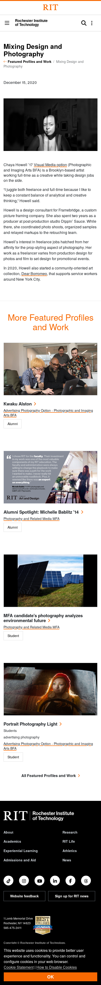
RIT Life (68, 841)
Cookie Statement (19, 967)
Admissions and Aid (20, 860)
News (66, 860)
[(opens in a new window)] (8, 880)
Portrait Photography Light (30, 723)
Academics (12, 841)
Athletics (69, 850)
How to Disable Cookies (56, 967)
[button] (7, 23)
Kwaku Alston (18, 403)
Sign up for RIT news (72, 896)
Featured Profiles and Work (29, 61)
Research (70, 832)
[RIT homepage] (39, 816)
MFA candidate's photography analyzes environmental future (43, 618)
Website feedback (24, 896)
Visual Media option (50, 164)
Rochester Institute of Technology (31, 23)
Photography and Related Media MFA (31, 518)
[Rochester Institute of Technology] (50, 7)
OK (50, 977)
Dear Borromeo (34, 273)
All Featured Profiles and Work (48, 775)
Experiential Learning (21, 850)
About (8, 832)
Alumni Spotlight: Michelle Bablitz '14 (41, 511)
